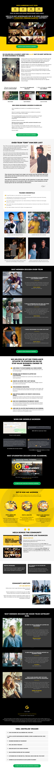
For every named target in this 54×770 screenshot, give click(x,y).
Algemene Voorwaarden (23, 713)
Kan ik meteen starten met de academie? (19, 752)
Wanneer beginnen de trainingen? (18, 741)
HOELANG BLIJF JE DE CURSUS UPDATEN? (18, 748)
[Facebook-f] (27, 711)
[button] (10, 95)
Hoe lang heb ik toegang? (15, 744)
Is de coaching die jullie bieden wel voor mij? (21, 732)
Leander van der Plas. (27, 478)
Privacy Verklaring (32, 713)
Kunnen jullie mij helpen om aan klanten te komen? (22, 759)
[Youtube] (29, 711)
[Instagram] (25, 711)
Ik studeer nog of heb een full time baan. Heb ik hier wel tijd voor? (26, 756)
